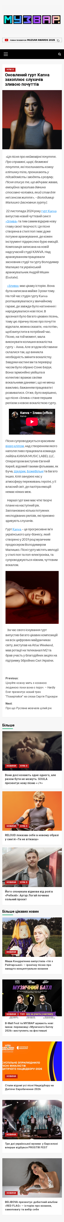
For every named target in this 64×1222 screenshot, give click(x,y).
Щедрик (20, 471)
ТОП (22, 1014)
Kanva (17, 529)
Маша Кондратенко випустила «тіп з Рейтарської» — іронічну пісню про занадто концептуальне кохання (29, 965)
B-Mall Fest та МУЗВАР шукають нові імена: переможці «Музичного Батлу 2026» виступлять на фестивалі (29, 1027)
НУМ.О (10, 69)
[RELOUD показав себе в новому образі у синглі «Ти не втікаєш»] (32, 811)
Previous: (31, 687)
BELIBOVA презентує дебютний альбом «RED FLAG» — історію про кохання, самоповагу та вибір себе (31, 1205)
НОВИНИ (11, 766)
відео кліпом (15, 446)
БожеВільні (35, 471)
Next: (29, 706)
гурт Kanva (49, 211)
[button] (5, 53)
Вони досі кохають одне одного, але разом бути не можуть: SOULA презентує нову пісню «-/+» (30, 779)
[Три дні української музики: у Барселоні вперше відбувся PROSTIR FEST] (32, 1119)
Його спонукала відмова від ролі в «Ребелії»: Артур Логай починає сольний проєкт (29, 895)
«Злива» (12, 221)
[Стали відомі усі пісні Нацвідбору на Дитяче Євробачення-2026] (32, 1061)
